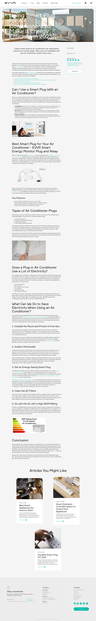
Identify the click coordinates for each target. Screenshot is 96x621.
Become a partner (76, 3)
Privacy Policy (56, 619)
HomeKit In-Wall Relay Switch (49, 599)
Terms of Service (78, 595)
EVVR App (45, 602)
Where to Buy (54, 3)
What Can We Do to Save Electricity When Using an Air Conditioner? (31, 84)
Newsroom (76, 594)
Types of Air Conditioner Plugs (22, 81)
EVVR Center (46, 591)
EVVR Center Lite (47, 592)
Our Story (45, 3)
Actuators (45, 596)
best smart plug (31, 155)
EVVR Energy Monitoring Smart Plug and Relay (23, 379)
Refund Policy (77, 598)
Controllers (45, 589)
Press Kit (76, 599)
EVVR (55, 450)
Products (24, 3)
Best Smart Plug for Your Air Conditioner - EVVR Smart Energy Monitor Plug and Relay (35, 80)
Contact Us (75, 71)
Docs (32, 3)
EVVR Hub (45, 594)
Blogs (38, 3)
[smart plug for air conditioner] (29, 185)
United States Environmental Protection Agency (34, 317)
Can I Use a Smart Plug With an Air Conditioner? (26, 78)
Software (45, 601)
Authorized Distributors (79, 589)
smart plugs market (31, 72)
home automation (19, 66)
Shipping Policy (77, 596)
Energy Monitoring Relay (48, 597)
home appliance (49, 340)
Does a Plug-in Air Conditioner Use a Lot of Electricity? (28, 82)
